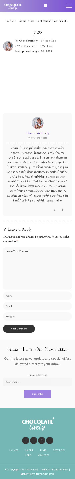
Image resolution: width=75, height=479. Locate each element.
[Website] (51, 209)
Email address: (37, 375)
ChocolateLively (28, 41)
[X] (58, 209)
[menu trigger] (68, 6)
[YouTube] (66, 209)
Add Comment (26, 46)
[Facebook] (54, 209)
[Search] (59, 6)
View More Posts (37, 138)
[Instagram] (62, 209)
